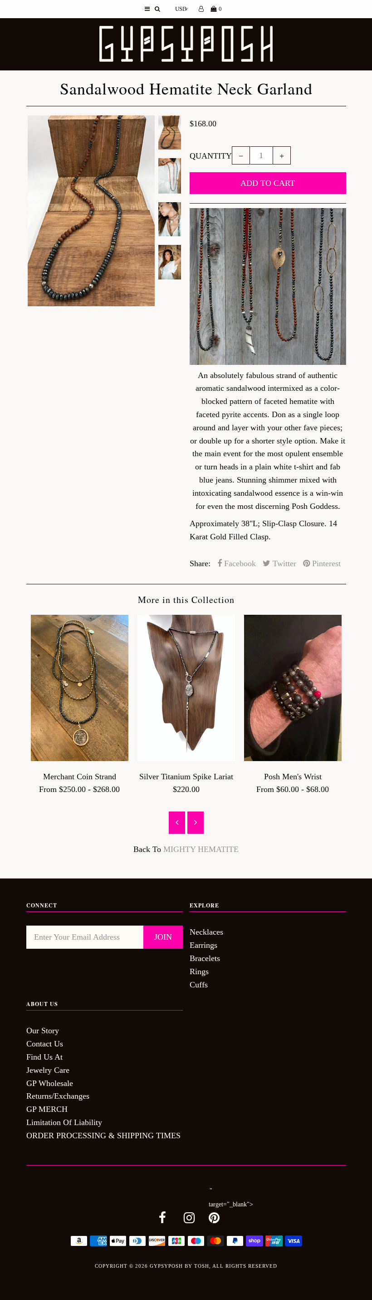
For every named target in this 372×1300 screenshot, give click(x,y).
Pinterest (325, 563)
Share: (200, 563)
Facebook (239, 563)
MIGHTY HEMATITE (201, 849)
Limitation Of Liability (64, 1122)
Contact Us (44, 1043)
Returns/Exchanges (57, 1096)
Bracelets (205, 958)
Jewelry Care (47, 1070)
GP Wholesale (49, 1083)
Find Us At (44, 1056)
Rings (199, 971)
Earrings (203, 945)
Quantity (211, 155)
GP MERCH (47, 1109)
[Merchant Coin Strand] (79, 758)
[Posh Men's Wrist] (293, 758)
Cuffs (199, 984)
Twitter (283, 563)
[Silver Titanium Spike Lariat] (186, 758)
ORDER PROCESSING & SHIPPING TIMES (103, 1135)
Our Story (42, 1030)
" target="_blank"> (231, 1197)
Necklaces (206, 931)
